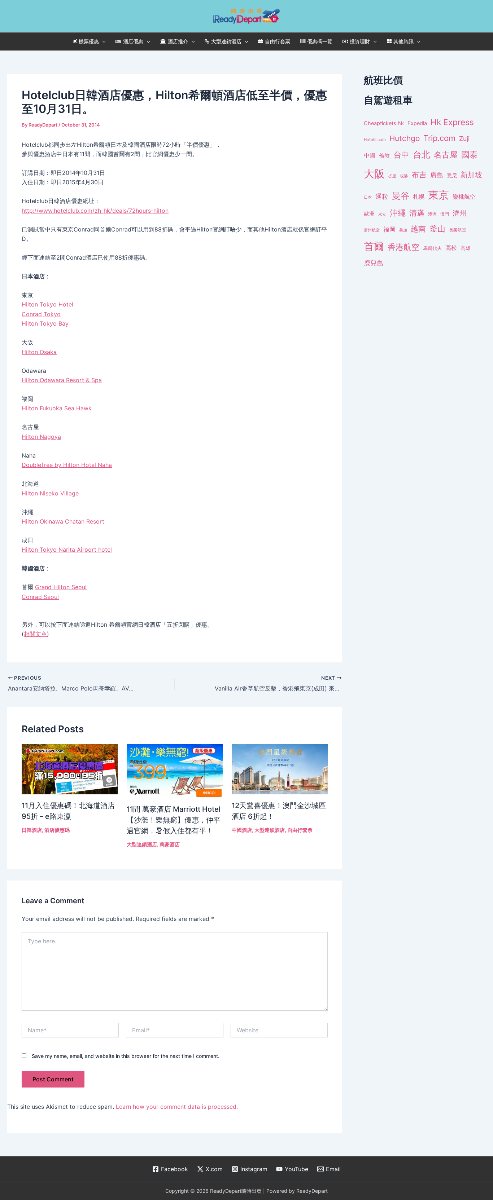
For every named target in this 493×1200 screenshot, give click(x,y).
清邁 (416, 212)
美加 (403, 230)
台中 (401, 154)
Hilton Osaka (39, 352)
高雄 (466, 248)
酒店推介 (178, 41)
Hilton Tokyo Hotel (47, 304)
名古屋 (446, 154)
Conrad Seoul (40, 596)
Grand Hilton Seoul (61, 587)
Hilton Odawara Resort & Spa (62, 380)
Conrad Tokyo (41, 314)
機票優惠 (89, 41)
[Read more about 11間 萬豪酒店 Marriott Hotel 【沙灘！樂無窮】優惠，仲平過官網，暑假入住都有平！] (175, 770)
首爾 (374, 246)
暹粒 (381, 196)
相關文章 (35, 634)
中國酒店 (242, 830)
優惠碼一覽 (319, 41)
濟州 (459, 213)
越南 (418, 228)
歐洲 (369, 214)
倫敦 (384, 155)
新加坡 (471, 175)
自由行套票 (277, 41)
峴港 (404, 175)
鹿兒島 (373, 263)
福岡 (389, 229)
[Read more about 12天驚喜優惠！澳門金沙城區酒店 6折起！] (280, 768)
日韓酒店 (32, 830)
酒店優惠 (133, 41)
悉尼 (452, 175)
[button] (102, 41)
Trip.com (439, 138)
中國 (369, 155)
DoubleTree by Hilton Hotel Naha (67, 464)
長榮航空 (457, 230)
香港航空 (403, 247)
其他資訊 (403, 41)
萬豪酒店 (170, 844)
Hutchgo (404, 138)
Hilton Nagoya (41, 436)
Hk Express (452, 122)
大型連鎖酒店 (226, 41)
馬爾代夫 (432, 248)
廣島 (436, 175)
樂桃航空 (464, 196)
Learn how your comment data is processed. (177, 1106)
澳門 (444, 214)
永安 (382, 214)
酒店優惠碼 (57, 830)
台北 (421, 154)
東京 (438, 195)
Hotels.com (375, 139)
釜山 (437, 228)
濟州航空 (372, 230)
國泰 (469, 155)
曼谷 (400, 195)
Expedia (417, 123)
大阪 (374, 173)
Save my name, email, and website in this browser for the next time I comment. (125, 1056)
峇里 (392, 175)
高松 (451, 247)
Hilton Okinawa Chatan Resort (63, 521)
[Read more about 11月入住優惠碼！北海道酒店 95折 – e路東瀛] (70, 768)
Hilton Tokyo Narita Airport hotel (67, 549)
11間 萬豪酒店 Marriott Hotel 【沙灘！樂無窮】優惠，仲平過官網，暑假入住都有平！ (174, 820)
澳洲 (432, 214)
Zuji (464, 138)
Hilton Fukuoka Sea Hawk (57, 408)
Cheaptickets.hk (384, 123)
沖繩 (398, 212)
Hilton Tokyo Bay (45, 323)
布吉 (419, 174)
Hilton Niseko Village (50, 493)
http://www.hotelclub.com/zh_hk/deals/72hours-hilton (95, 210)
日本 (368, 197)
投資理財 (360, 41)
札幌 (418, 196)
